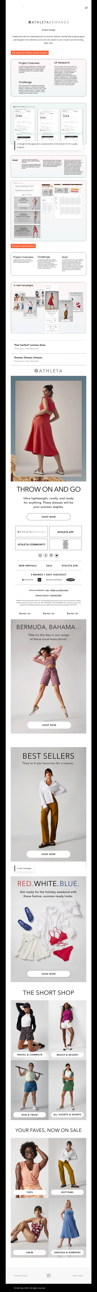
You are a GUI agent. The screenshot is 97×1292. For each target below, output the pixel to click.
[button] (86, 8)
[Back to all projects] (48, 1274)
